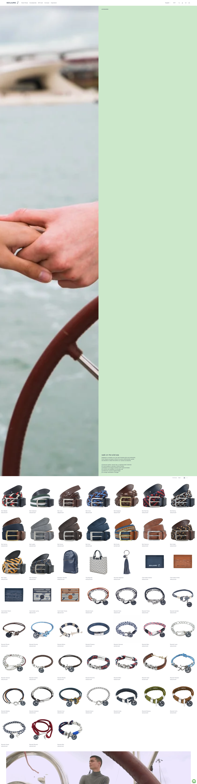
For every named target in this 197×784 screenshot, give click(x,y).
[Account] (182, 3)
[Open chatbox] (194, 781)
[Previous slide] (115, 495)
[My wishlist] (185, 2)
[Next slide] (138, 495)
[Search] (179, 3)
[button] (180, 478)
